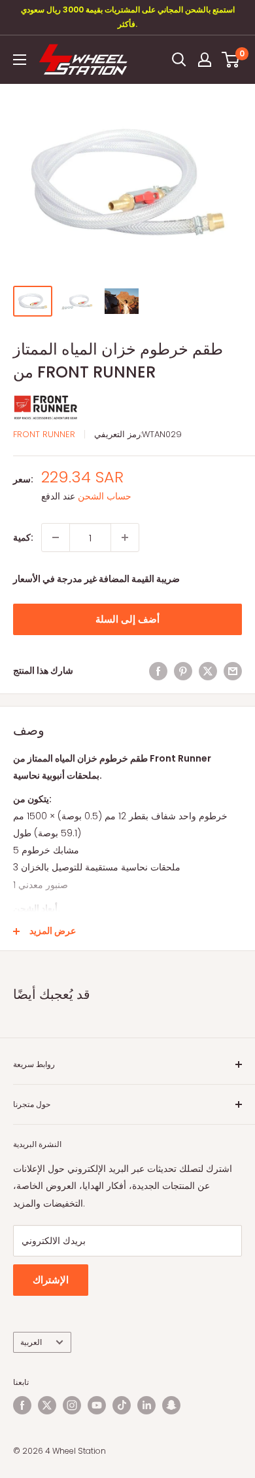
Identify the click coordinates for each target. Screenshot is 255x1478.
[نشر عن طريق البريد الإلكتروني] (233, 670)
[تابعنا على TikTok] (121, 1405)
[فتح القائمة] (19, 59)
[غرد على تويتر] (208, 670)
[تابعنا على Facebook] (22, 1405)
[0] (231, 60)
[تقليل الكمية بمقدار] (55, 537)
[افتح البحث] (179, 59)
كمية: (23, 537)
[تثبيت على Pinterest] (183, 670)
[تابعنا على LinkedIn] (146, 1405)
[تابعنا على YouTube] (97, 1405)
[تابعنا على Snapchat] (171, 1405)
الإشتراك (51, 1280)
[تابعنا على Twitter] (47, 1405)
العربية (31, 1342)
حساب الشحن (104, 496)
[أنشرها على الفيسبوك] (158, 670)
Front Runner (44, 434)
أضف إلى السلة (127, 619)
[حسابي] (204, 59)
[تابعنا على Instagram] (72, 1405)
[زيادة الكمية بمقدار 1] (125, 537)
